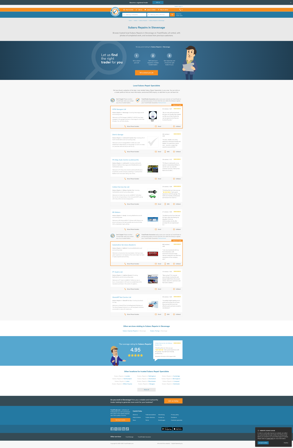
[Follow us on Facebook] (112, 429)
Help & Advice (137, 417)
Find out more (162, 103)
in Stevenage (134, 331)
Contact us (161, 417)
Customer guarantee (176, 420)
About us (135, 414)
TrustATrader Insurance (144, 437)
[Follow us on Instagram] (119, 429)
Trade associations (151, 414)
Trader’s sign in (179, 6)
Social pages (161, 420)
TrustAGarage (129, 437)
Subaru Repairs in (122, 376)
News (134, 420)
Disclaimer (174, 417)
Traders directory (150, 417)
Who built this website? (163, 443)
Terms (147, 420)
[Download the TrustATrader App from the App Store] (178, 429)
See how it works (120, 420)
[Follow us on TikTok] (127, 429)
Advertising (161, 414)
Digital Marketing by (177, 443)
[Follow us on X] (116, 429)
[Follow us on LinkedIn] (123, 429)
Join (158, 2)
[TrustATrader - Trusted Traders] (115, 9)
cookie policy (270, 438)
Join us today (173, 401)
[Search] (172, 14)
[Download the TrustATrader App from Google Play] (167, 429)
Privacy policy (175, 414)
